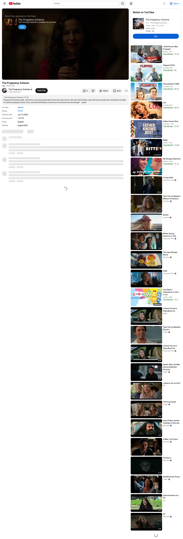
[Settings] (164, 3)
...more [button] (83, 102)
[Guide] (4, 3)
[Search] (123, 3)
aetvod (20, 107)
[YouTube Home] (14, 3)
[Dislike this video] (93, 90)
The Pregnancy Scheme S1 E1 (16, 97)
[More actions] (126, 90)
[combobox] (86, 3)
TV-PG (20, 111)
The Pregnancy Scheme (19, 89)
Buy (22, 27)
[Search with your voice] (131, 3)
